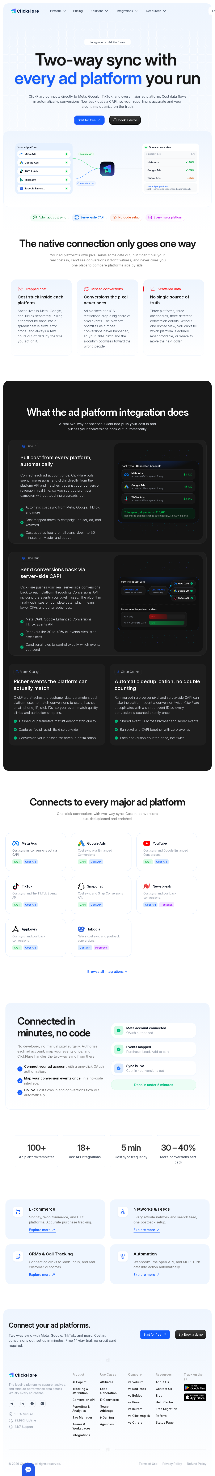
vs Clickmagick (139, 1415)
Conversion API (83, 1399)
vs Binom (134, 1402)
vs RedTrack (137, 1389)
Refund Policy (196, 1463)
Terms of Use (148, 1463)
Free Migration (166, 1409)
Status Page (165, 1422)
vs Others (135, 1422)
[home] (24, 11)
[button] (58, 11)
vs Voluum (135, 1382)
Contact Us (164, 1389)
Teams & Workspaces (81, 1426)
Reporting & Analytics (81, 1408)
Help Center (164, 1402)
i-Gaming (107, 1417)
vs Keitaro (135, 1409)
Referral (162, 1415)
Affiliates (106, 1382)
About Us (162, 1382)
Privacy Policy (172, 1463)
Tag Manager (82, 1417)
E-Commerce (109, 1399)
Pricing (78, 11)
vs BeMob (135, 1395)
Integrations (81, 1435)
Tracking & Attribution (80, 1391)
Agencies (107, 1424)
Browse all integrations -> (107, 971)
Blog (159, 1395)
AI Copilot (79, 1382)
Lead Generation (108, 1391)
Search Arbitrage (107, 1408)
